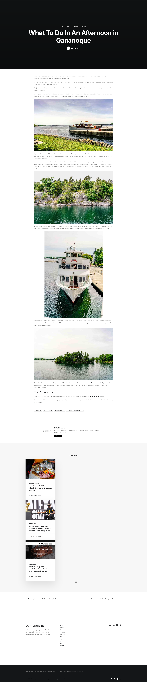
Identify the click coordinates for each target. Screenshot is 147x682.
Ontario (46, 410)
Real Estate (97, 5)
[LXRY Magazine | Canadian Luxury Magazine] (10, 5)
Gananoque (38, 410)
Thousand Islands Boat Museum (93, 94)
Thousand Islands (60, 410)
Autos (66, 5)
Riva (51, 410)
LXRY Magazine (75, 48)
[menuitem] (67, 5)
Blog (110, 5)
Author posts (58, 436)
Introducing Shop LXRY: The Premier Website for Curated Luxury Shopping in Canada (38, 569)
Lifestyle (80, 5)
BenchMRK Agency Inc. (77, 671)
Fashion (73, 5)
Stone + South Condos (75, 383)
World (115, 5)
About (121, 5)
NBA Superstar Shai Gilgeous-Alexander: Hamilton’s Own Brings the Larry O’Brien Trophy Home (40, 528)
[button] (134, 5)
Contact (127, 5)
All (50, 463)
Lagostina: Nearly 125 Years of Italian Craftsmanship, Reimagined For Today (40, 488)
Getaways (89, 5)
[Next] (76, 582)
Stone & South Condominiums (97, 76)
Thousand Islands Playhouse (99, 383)
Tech (104, 5)
